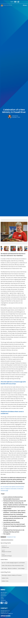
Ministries (3, 594)
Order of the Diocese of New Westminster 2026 (13, 565)
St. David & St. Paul (11, 537)
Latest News (4, 559)
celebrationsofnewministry (7, 540)
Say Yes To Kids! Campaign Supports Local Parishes (13, 562)
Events (2, 598)
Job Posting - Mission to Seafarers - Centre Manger (13, 568)
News (2, 597)
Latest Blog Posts (6, 572)
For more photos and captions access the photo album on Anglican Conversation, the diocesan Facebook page (12, 488)
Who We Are (4, 592)
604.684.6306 (4, 610)
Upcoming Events (6, 543)
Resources (3, 595)
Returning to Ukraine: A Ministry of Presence (12, 575)
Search (12, 1)
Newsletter (3, 600)
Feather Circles (5, 578)
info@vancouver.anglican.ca (7, 613)
